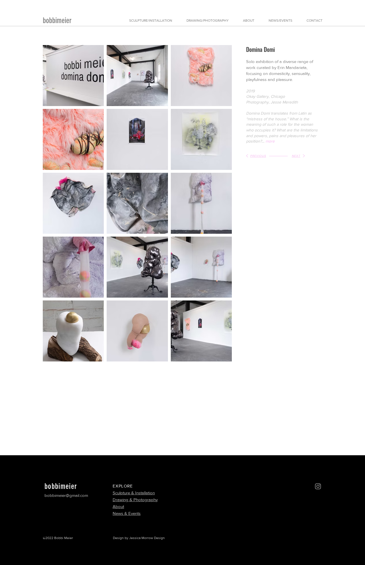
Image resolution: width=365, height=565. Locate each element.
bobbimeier (57, 20)
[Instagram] (318, 486)
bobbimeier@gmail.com (66, 495)
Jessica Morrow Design (147, 538)
